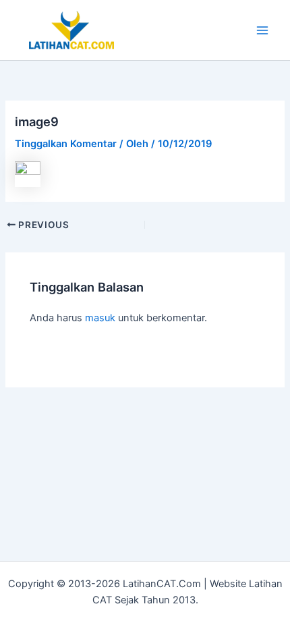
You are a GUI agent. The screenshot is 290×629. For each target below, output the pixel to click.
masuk (100, 318)
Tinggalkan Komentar (66, 144)
